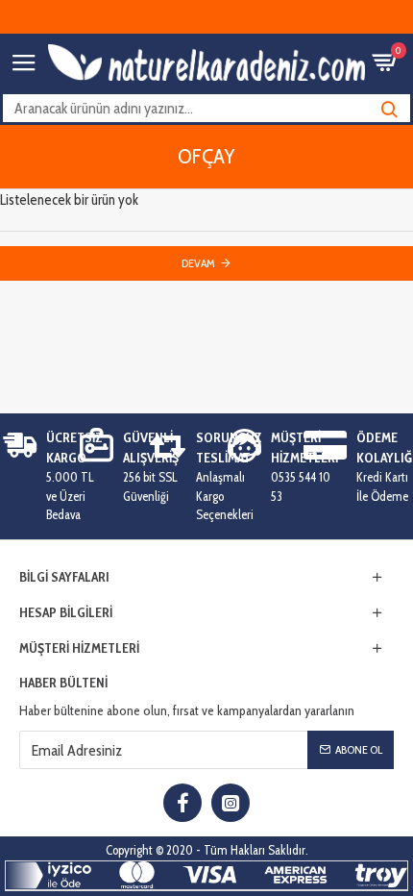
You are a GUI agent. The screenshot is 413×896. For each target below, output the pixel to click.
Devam (198, 263)
